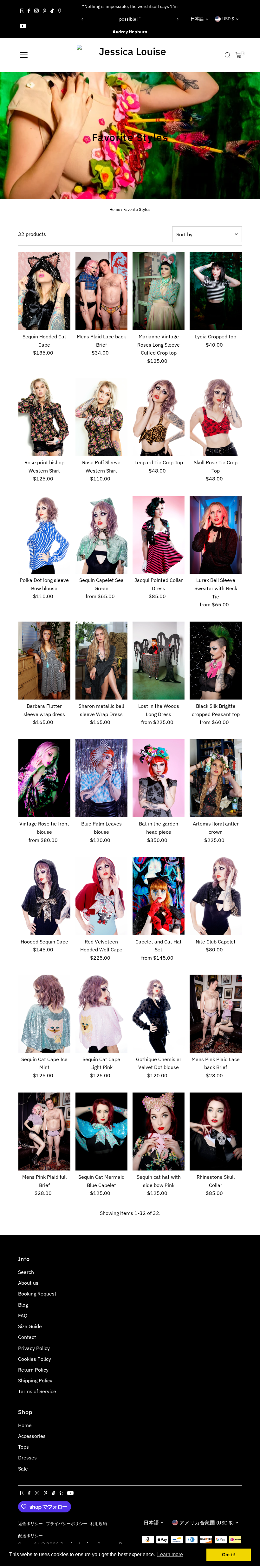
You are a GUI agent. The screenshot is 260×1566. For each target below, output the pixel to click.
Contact (27, 1337)
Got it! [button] (229, 1554)
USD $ (228, 19)
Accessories (32, 1436)
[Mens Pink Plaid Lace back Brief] (216, 1014)
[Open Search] (228, 55)
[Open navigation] (23, 55)
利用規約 (98, 1523)
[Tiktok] (52, 11)
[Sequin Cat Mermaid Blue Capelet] (101, 1132)
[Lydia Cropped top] (216, 291)
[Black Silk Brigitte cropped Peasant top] (216, 661)
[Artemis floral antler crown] (216, 778)
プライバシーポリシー (66, 1523)
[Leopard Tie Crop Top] (159, 417)
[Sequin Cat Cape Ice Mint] (44, 1014)
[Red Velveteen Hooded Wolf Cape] (101, 896)
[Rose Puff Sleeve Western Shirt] (101, 417)
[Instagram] (36, 11)
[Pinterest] (44, 11)
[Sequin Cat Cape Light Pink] (101, 1014)
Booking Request (37, 1293)
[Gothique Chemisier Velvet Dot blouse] (159, 1014)
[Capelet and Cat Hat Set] (159, 896)
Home (114, 209)
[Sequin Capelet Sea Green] (101, 535)
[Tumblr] (59, 11)
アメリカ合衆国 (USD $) (206, 1522)
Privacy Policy (34, 1348)
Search (26, 1272)
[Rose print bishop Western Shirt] (44, 417)
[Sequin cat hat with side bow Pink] (159, 1132)
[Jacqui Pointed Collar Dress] (159, 535)
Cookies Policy (34, 1359)
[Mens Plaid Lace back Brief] (101, 291)
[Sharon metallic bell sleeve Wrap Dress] (101, 661)
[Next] (177, 19)
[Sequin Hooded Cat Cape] (44, 291)
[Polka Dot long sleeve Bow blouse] (44, 535)
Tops (23, 1447)
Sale (23, 1468)
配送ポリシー (30, 1535)
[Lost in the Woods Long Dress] (159, 661)
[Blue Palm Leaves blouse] (101, 778)
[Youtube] (23, 26)
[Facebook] (29, 11)
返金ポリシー (30, 1523)
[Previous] (82, 19)
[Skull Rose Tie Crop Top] (216, 417)
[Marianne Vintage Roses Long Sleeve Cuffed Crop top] (159, 291)
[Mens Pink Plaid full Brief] (44, 1132)
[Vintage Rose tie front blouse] (44, 778)
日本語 (197, 19)
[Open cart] (238, 55)
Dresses (27, 1457)
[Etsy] (21, 11)
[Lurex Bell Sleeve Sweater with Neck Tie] (216, 535)
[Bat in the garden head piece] (159, 778)
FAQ (22, 1315)
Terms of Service (37, 1391)
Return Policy (33, 1370)
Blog (23, 1305)
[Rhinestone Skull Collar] (216, 1132)
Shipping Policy (35, 1380)
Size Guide (30, 1326)
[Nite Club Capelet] (216, 896)
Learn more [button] (170, 1554)
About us (28, 1283)
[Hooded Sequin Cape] (44, 896)
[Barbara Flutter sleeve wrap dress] (44, 661)
